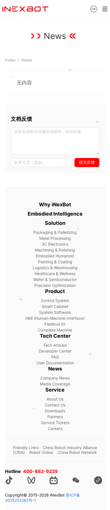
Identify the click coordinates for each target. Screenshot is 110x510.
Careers (55, 428)
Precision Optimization (55, 285)
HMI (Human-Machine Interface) (55, 318)
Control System (55, 300)
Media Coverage (55, 383)
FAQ (55, 357)
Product (55, 291)
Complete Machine (55, 330)
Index (10, 60)
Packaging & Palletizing (55, 232)
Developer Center (55, 351)
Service (55, 390)
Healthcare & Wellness (55, 273)
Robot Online (41, 452)
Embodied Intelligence (55, 214)
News (26, 60)
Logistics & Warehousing (55, 267)
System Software (55, 312)
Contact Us (55, 404)
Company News (55, 378)
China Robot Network (77, 452)
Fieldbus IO (55, 324)
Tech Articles (55, 345)
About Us (55, 399)
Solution (55, 223)
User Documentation (55, 362)
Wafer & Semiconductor (55, 279)
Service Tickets (55, 422)
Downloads (55, 410)
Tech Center (55, 336)
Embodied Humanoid (55, 255)
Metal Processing (55, 238)
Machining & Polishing (55, 250)
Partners (55, 416)
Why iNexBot (55, 204)
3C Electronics (55, 244)
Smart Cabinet (55, 306)
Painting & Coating (55, 261)
